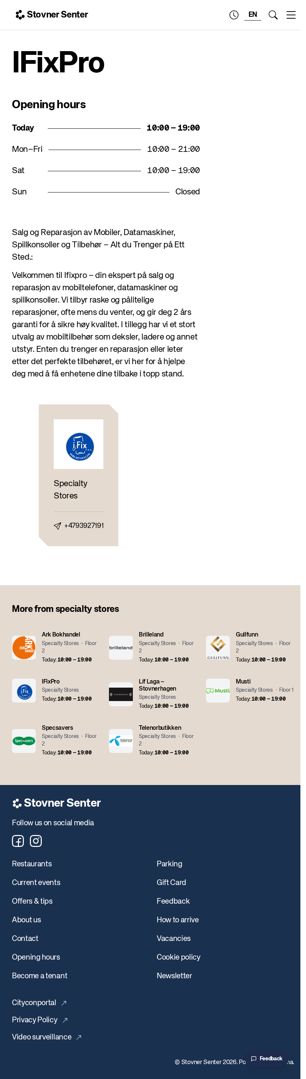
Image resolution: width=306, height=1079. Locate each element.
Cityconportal (34, 1003)
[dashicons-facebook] (18, 841)
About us (26, 920)
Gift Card (171, 883)
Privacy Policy (34, 1020)
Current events (36, 883)
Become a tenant (39, 976)
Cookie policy (178, 957)
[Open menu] (291, 15)
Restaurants (31, 864)
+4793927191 (83, 526)
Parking (169, 864)
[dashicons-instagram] (36, 841)
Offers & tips (32, 902)
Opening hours (36, 957)
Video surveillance (41, 1037)
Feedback (173, 902)
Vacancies (174, 939)
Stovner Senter (57, 14)
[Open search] (273, 15)
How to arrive (178, 920)
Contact (25, 939)
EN (253, 15)
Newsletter (174, 976)
